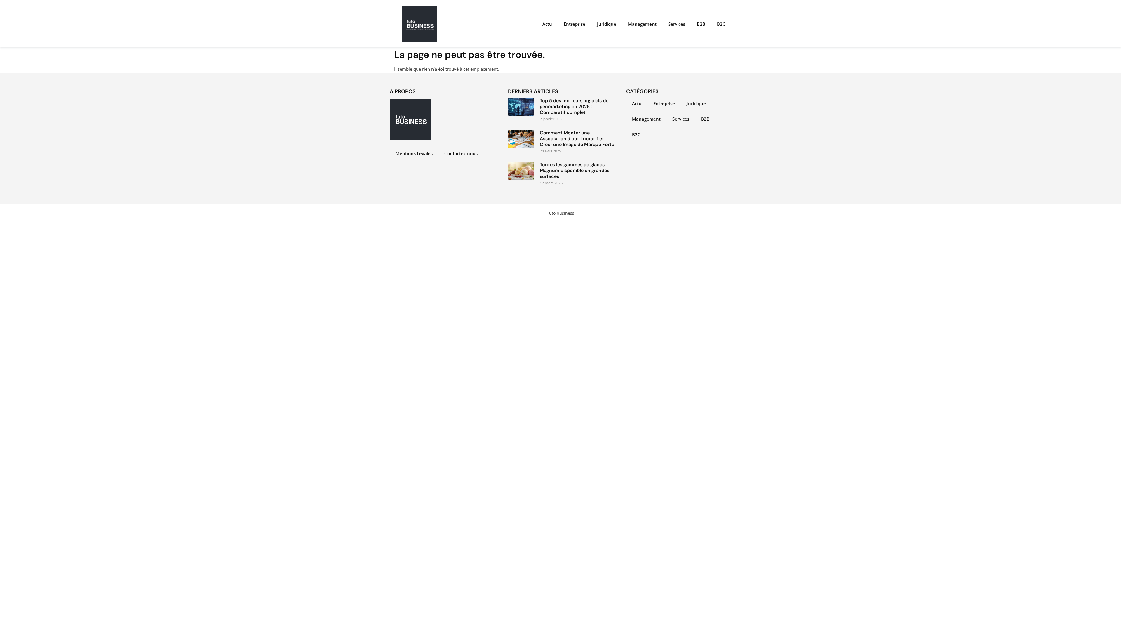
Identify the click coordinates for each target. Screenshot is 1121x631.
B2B (701, 24)
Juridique (606, 24)
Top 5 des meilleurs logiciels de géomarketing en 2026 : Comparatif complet (574, 106)
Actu (547, 24)
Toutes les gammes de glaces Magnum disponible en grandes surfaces (574, 170)
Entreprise (574, 24)
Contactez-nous (461, 153)
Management (642, 24)
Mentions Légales (414, 153)
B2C (721, 24)
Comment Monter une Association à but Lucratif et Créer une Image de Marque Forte (577, 139)
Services (676, 24)
